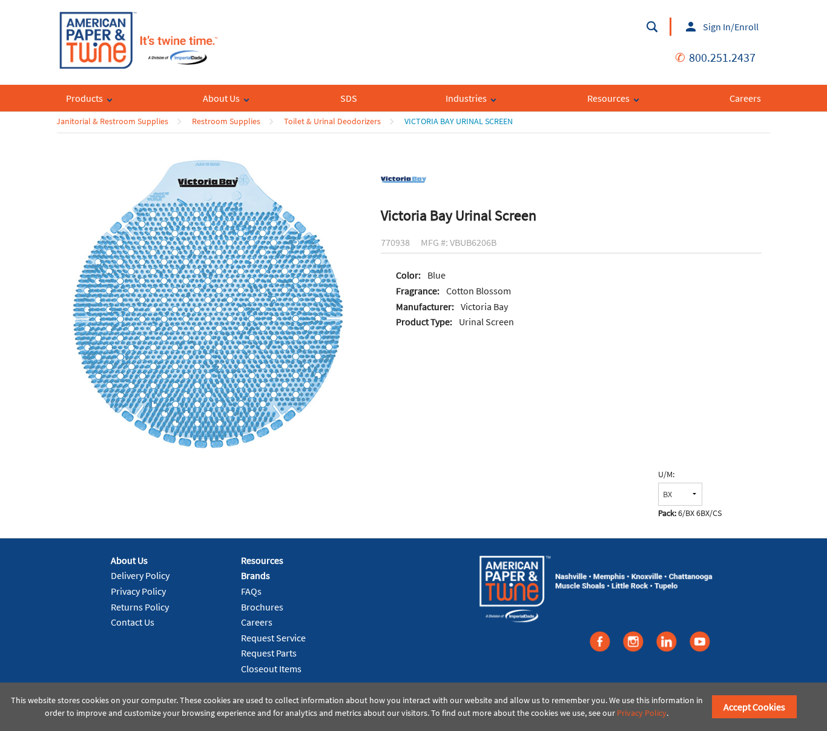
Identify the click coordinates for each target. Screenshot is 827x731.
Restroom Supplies (226, 121)
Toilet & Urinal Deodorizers (332, 121)
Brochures (262, 607)
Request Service (273, 638)
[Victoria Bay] (403, 179)
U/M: (666, 474)
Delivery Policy (140, 575)
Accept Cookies (754, 707)
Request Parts (269, 653)
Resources (262, 560)
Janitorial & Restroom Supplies (112, 121)
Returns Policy (140, 607)
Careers (256, 622)
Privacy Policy (138, 591)
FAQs (251, 591)
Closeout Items (271, 669)
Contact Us (132, 622)
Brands (255, 575)
